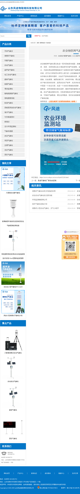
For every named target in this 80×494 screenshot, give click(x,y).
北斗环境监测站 (10, 126)
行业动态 (48, 43)
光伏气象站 (8, 150)
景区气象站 (8, 155)
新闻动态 (34, 16)
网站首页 (7, 16)
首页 (38, 43)
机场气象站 (8, 103)
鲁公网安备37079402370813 (49, 488)
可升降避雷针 (9, 117)
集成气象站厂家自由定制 (47, 180)
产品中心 (20, 16)
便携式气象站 (9, 56)
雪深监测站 (8, 89)
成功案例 (47, 16)
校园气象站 (8, 84)
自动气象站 (45, 36)
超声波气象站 (9, 70)
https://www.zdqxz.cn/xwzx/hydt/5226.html (54, 177)
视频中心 (61, 16)
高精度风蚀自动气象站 (12, 107)
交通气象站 (8, 145)
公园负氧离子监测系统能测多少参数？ (63, 101)
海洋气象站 (8, 112)
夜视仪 (6, 122)
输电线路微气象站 (11, 93)
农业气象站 (8, 136)
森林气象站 (8, 79)
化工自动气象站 (10, 75)
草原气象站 (8, 140)
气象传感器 (8, 131)
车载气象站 (8, 60)
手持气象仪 (8, 51)
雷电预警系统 (9, 98)
